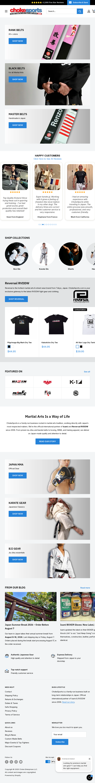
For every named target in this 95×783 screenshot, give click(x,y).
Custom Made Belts (13, 739)
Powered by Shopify (13, 775)
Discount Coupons (13, 746)
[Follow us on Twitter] (11, 762)
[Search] (80, 11)
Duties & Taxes (11, 703)
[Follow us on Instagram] (16, 762)
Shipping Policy (11, 695)
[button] (39, 224)
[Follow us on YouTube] (21, 762)
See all (87, 371)
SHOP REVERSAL (16, 299)
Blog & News (10, 735)
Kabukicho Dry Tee (50, 342)
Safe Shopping (11, 707)
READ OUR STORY (47, 441)
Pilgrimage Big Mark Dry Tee (19, 342)
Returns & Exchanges (14, 699)
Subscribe (60, 742)
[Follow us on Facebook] (6, 762)
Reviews (8, 731)
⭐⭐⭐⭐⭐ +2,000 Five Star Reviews (47, 2)
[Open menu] (6, 11)
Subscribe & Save (80, 2)
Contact (8, 691)
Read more (85, 588)
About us (8, 727)
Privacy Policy (11, 711)
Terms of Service (12, 714)
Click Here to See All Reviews (47, 159)
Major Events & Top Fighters (17, 742)
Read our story (68, 702)
